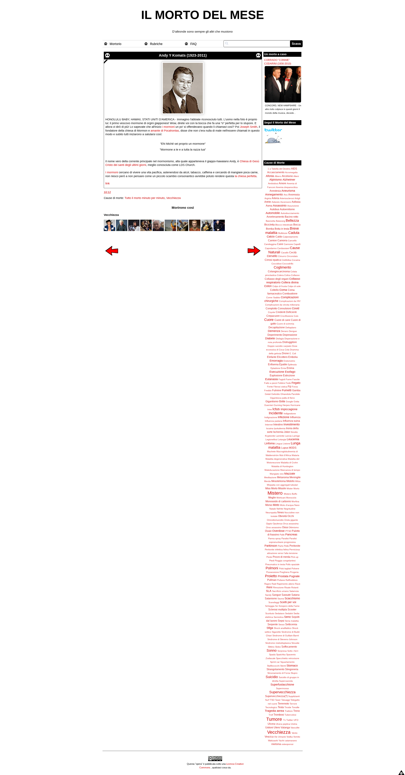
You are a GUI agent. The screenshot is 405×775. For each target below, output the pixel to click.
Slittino (271, 646)
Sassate (286, 594)
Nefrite (280, 508)
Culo (296, 316)
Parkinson (271, 545)
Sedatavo (279, 613)
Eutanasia (271, 379)
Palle (282, 534)
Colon (268, 286)
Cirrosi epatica (273, 259)
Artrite (267, 201)
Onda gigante (291, 520)
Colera (280, 275)
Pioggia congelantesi (285, 560)
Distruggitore (289, 342)
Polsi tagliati (285, 568)
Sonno (272, 650)
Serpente (273, 624)
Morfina (295, 501)
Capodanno (271, 248)
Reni (269, 587)
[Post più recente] (112, 257)
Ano (286, 194)
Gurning (278, 405)
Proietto (271, 576)
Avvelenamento (275, 216)
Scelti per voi (288, 602)
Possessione (272, 572)
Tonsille (295, 707)
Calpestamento (290, 236)
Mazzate (289, 473)
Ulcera (271, 723)
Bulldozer (283, 233)
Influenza (295, 417)
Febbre (281, 383)
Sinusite (295, 643)
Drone (285, 353)
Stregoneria (291, 669)
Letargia (282, 439)
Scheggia (269, 606)
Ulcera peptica (283, 724)
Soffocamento (289, 646)
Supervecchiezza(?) (276, 696)
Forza (295, 386)
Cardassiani (283, 248)
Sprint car (275, 662)
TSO (272, 700)
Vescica (269, 736)
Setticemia (291, 624)
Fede (288, 383)
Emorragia (276, 360)
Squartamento (287, 662)
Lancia (288, 436)
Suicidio (272, 677)
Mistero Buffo (290, 494)
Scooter (292, 609)
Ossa (285, 527)
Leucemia (293, 439)
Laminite (280, 436)
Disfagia (280, 338)
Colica (287, 275)
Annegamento (274, 194)
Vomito (296, 736)
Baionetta (270, 221)
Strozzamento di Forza (278, 673)
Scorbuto (269, 613)
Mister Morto (293, 488)
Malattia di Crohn (289, 462)
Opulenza (277, 523)
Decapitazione (276, 327)
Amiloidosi (273, 183)
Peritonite (295, 545)
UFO (296, 720)
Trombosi (279, 714)
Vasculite (295, 727)
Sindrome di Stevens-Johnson (282, 639)
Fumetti (286, 390)
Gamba (296, 390)
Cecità (292, 252)
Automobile (273, 213)
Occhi (290, 516)
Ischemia (278, 431)
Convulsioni (284, 308)
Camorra (282, 240)
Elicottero (282, 356)
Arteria (275, 198)
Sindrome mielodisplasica (278, 643)
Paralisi (285, 538)
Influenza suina (291, 420)
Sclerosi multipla (277, 609)
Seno (287, 616)
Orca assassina (291, 523)
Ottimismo (294, 527)
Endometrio (289, 361)
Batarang (280, 221)
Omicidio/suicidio (275, 520)
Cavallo (285, 252)
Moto (276, 504)
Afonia (270, 176)
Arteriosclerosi (287, 198)
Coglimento (282, 267)
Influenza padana (273, 421)
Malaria (295, 455)
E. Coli (293, 353)
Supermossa (282, 688)
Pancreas (291, 534)
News (280, 512)
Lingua (278, 443)
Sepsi (281, 620)
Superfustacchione (282, 684)
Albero (278, 176)
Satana (295, 594)
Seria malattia (292, 621)
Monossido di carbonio (278, 501)
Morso (268, 504)
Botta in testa (282, 228)
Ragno (267, 584)
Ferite (270, 386)
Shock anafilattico (282, 628)
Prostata (283, 576)
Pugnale (294, 576)
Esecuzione (276, 371)
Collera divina (290, 282)
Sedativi (289, 613)
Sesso (281, 624)
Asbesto (276, 202)
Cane (280, 244)
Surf (267, 700)
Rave (297, 584)
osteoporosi (287, 744)
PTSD (288, 531)
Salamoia (294, 591)
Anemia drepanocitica (287, 187)
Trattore (289, 711)
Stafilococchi (273, 665)
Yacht (281, 740)
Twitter (289, 720)
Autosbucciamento (290, 213)
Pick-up (294, 557)
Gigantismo (271, 401)
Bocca (296, 224)
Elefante (271, 356)
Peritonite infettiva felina (277, 549)
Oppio (269, 523)
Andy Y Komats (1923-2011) (183, 55)
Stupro (294, 673)
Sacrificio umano (280, 591)
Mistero (275, 493)
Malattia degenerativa (276, 459)
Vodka (290, 736)
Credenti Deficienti (286, 312)
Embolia (293, 356)
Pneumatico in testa (275, 564)
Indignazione (270, 417)
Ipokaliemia (279, 428)
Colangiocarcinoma (279, 271)
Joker (287, 431)
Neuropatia (271, 512)
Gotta (296, 401)
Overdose (278, 530)
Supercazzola (286, 681)
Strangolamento (275, 669)
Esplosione (276, 375)
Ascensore (285, 202)
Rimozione (278, 587)
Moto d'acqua (287, 505)
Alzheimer (289, 179)
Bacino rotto (291, 216)
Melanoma (283, 477)
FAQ (193, 44)
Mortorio (115, 44)
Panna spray (274, 538)
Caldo (278, 236)
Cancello (292, 240)
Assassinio (280, 205)
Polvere (295, 568)
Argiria (268, 198)
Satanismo (271, 598)
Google (289, 401)
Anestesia (275, 190)
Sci (276, 606)
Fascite (296, 379)
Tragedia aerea (274, 710)
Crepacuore (273, 315)
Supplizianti (294, 696)
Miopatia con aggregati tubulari (282, 485)
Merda (267, 481)
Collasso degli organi (277, 278)
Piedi (271, 560)
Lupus (284, 447)
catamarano (291, 740)
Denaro (284, 331)
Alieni (296, 176)
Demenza (274, 331)
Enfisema (273, 364)
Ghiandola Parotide (290, 394)
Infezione (283, 417)
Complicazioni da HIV (289, 301)
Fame (289, 379)
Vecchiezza (173, 198)
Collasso (295, 275)
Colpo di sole (294, 286)
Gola (282, 401)
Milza (297, 481)
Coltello (274, 289)
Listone (286, 443)
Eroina (290, 368)
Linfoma (270, 443)
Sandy (268, 595)
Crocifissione (286, 316)
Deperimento (275, 334)
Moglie (272, 497)
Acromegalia (291, 172)
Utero (277, 727)
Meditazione (270, 477)
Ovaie (268, 530)
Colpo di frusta (279, 286)
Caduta (293, 233)
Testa (281, 707)
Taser (278, 700)
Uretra (294, 724)
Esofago (290, 371)
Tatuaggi (285, 700)
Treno (296, 710)
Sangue (276, 594)
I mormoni (111, 172)
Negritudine (289, 508)
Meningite (295, 477)
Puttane (281, 580)
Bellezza (292, 220)
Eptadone (275, 368)
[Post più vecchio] (254, 257)
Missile (282, 488)
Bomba (270, 228)
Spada (272, 654)
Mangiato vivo (277, 473)
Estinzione (289, 375)
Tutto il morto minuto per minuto (145, 198)
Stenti (283, 665)
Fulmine (276, 390)
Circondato (292, 256)
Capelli (297, 244)
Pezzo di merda (281, 556)
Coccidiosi (276, 263)
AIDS (294, 168)
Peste (269, 557)
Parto (280, 546)
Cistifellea (286, 260)
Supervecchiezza (282, 692)
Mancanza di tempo (290, 470)
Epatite (283, 364)
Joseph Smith (248, 126)
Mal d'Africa (285, 455)
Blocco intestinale (284, 224)
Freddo (267, 390)
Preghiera (284, 572)
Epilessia (292, 364)
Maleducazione (272, 470)
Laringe (296, 436)
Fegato (296, 382)
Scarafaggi (273, 602)
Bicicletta (269, 224)
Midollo (290, 481)
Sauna (280, 598)
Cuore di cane (282, 319)
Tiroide (287, 707)
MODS (292, 447)
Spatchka (281, 654)
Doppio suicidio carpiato (279, 346)
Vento (294, 733)
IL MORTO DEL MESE (202, 15)
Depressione (290, 334)
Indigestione (290, 413)
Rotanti (294, 587)
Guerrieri (268, 405)
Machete (271, 451)
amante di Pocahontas (165, 130)
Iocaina (269, 428)
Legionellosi (271, 439)
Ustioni (269, 727)
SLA (268, 591)
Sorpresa (282, 651)
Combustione (289, 293)
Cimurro (282, 256)
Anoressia (294, 194)
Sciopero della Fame (289, 606)
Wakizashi (273, 740)
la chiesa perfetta (245, 176)
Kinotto (294, 432)
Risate (287, 587)
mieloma (276, 744)
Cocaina (296, 260)
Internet (269, 424)
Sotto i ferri (292, 651)
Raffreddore (292, 580)
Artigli (297, 198)
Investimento (292, 424)
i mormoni (168, 126)
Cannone (288, 244)
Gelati (268, 394)
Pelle (286, 546)
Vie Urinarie (280, 736)
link (107, 183)
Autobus (274, 209)
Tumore (274, 719)
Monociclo (291, 497)
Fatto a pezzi (270, 383)
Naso (296, 505)
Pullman (272, 579)
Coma (283, 289)
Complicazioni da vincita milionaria (282, 304)
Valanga (285, 727)
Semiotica (279, 617)
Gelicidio (275, 394)
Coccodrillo (287, 263)
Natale (272, 508)
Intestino (278, 424)
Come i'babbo (273, 297)
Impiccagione (289, 409)
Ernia (283, 368)
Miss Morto (271, 488)
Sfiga (270, 628)
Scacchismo (292, 598)
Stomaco (292, 665)
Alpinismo (275, 179)
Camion (272, 240)
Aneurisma (288, 190)
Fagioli (282, 379)
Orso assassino (273, 527)
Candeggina (270, 244)
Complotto (271, 308)
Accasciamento (275, 172)
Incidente (276, 413)
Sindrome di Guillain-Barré (285, 635)
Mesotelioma (278, 481)
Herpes (286, 405)
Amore (282, 183)
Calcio (271, 236)
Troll (271, 714)
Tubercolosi (290, 714)
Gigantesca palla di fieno (282, 398)
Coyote (271, 312)
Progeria (294, 572)
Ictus (276, 409)
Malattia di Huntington (282, 466)
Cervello (272, 256)
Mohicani (281, 497)
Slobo (278, 646)
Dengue (293, 331)
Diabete (270, 338)
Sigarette (276, 632)
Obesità (282, 516)
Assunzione (293, 205)
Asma (269, 205)
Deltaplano (290, 327)
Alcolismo (287, 176)
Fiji (289, 386)
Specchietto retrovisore (287, 658)
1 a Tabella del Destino (279, 168)
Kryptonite (270, 436)
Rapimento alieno (285, 584)
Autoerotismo (287, 209)
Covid (295, 308)
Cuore (269, 320)
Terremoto (283, 703)
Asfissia (296, 201)
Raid (274, 584)
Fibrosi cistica (280, 386)
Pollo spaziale (292, 564)
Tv (284, 720)
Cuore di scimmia (285, 323)
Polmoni (272, 568)
